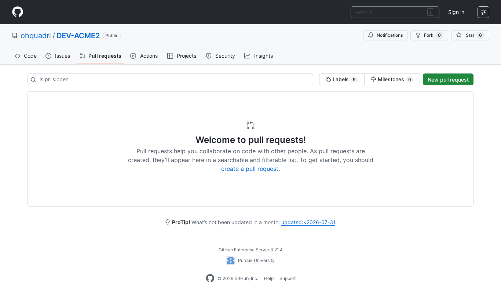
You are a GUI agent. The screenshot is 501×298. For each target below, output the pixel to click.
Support (287, 278)
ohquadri (36, 35)
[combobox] (395, 12)
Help (269, 278)
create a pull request (249, 168)
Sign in (456, 12)
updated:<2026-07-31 (308, 222)
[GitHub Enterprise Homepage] (210, 278)
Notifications (390, 35)
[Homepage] (17, 12)
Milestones (393, 79)
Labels (343, 79)
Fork (432, 35)
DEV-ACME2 (78, 35)
